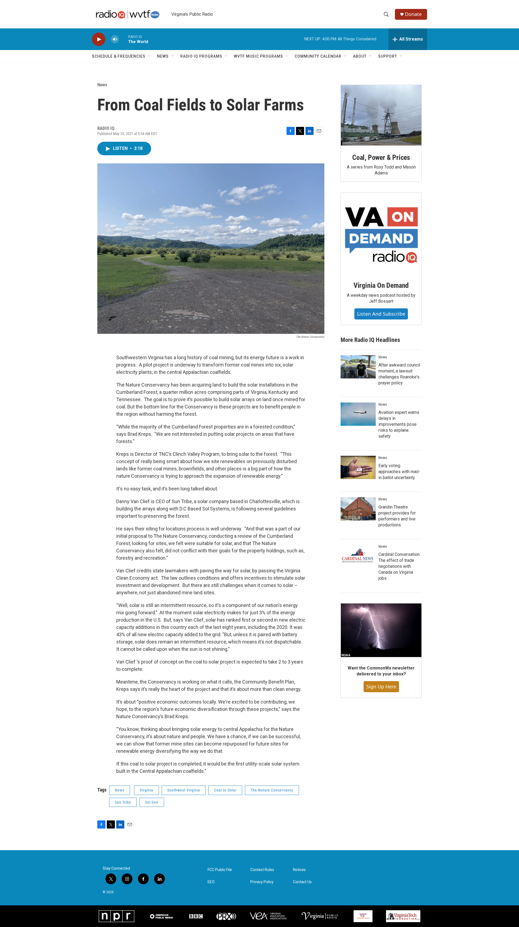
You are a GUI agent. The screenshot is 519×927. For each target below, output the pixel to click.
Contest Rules (262, 870)
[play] (98, 39)
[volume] (114, 39)
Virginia (146, 790)
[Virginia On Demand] (381, 233)
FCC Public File (220, 870)
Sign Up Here (381, 686)
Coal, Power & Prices (381, 157)
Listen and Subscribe (381, 314)
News (163, 56)
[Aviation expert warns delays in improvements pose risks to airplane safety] (358, 414)
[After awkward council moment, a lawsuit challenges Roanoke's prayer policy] (358, 366)
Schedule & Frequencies (118, 56)
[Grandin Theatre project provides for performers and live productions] (358, 508)
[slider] (123, 39)
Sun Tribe (123, 802)
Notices (299, 870)
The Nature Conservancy (272, 790)
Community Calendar (318, 56)
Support (387, 56)
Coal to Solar (225, 790)
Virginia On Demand (381, 285)
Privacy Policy (262, 882)
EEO (211, 882)
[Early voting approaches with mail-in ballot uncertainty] (358, 467)
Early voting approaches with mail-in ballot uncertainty (399, 471)
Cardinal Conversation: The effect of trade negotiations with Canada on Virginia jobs (399, 566)
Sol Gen (151, 802)
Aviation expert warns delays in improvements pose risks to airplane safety (398, 424)
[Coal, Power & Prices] (381, 115)
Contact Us (302, 882)
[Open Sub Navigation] (149, 56)
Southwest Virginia (183, 790)
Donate (413, 14)
